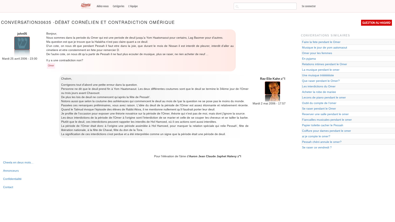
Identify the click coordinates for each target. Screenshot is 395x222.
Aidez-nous (103, 6)
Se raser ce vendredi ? (317, 147)
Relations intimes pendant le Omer (324, 64)
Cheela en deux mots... (18, 162)
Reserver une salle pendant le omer (325, 114)
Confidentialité (12, 178)
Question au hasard (376, 22)
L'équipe (133, 6)
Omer (51, 65)
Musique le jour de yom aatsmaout (324, 47)
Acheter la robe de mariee (319, 92)
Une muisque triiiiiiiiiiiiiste (318, 75)
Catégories (118, 6)
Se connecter (309, 6)
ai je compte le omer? (316, 136)
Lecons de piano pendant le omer (324, 97)
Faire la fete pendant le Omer (321, 42)
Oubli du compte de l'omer (319, 103)
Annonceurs (11, 170)
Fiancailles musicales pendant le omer (327, 119)
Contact (8, 187)
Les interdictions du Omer (319, 86)
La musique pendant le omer (320, 69)
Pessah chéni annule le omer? (322, 141)
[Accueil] (87, 6)
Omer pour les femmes (317, 53)
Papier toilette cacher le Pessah (322, 125)
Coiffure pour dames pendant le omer (326, 130)
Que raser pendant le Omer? (321, 80)
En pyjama (309, 58)
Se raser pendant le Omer (319, 108)
